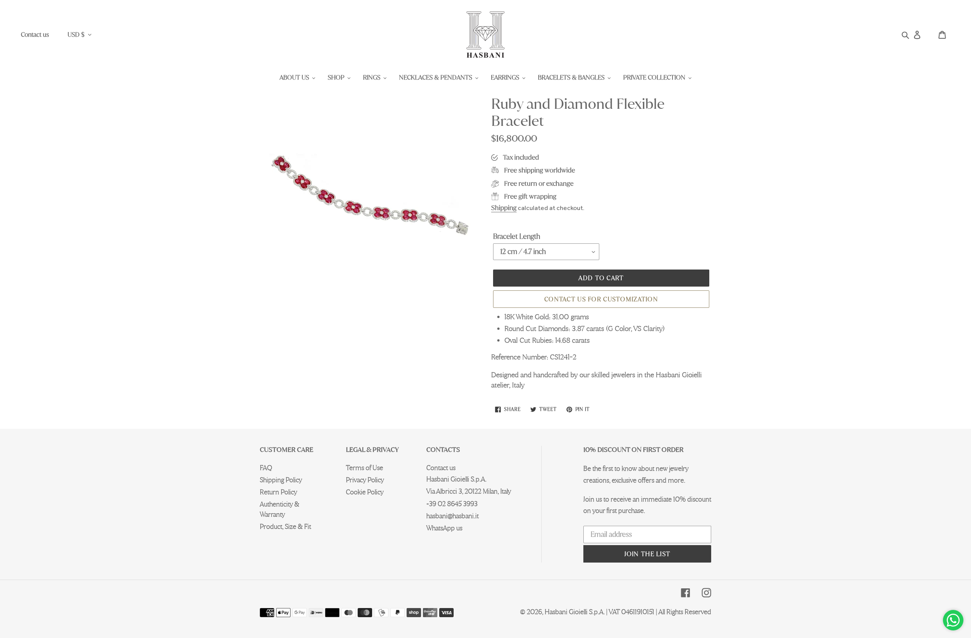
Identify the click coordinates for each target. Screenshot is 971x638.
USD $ (76, 34)
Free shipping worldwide (539, 170)
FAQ (266, 468)
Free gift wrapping (530, 196)
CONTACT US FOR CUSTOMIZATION (601, 299)
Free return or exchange (538, 183)
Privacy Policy (365, 480)
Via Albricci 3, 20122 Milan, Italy (468, 491)
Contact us (35, 34)
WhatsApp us (444, 528)
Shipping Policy (281, 480)
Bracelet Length (516, 236)
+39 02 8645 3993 (452, 504)
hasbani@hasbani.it (452, 516)
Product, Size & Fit (285, 526)
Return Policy (278, 492)
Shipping (504, 208)
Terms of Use (364, 468)
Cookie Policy (364, 492)
